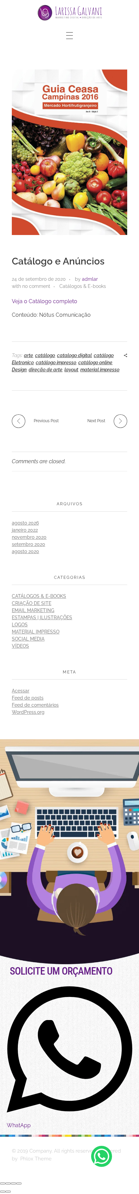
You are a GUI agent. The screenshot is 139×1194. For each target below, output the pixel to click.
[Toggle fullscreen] (13, 1183)
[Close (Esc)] (2, 1183)
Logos (20, 624)
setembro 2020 (28, 544)
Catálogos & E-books (82, 286)
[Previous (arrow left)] (2, 1192)
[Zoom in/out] (19, 1183)
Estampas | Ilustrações (42, 617)
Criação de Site (31, 603)
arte (28, 355)
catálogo (45, 355)
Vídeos (20, 646)
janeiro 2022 (25, 530)
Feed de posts (28, 698)
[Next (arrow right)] (8, 1192)
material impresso (99, 369)
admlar (90, 279)
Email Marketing (33, 610)
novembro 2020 (29, 537)
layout (71, 369)
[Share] (8, 1183)
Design (19, 369)
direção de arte (45, 369)
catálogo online (95, 362)
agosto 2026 (25, 523)
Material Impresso (35, 631)
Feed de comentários (35, 705)
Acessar (20, 690)
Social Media (28, 639)
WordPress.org (28, 712)
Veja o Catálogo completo (44, 301)
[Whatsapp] (101, 1156)
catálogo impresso (56, 362)
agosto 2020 (25, 551)
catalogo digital (74, 355)
